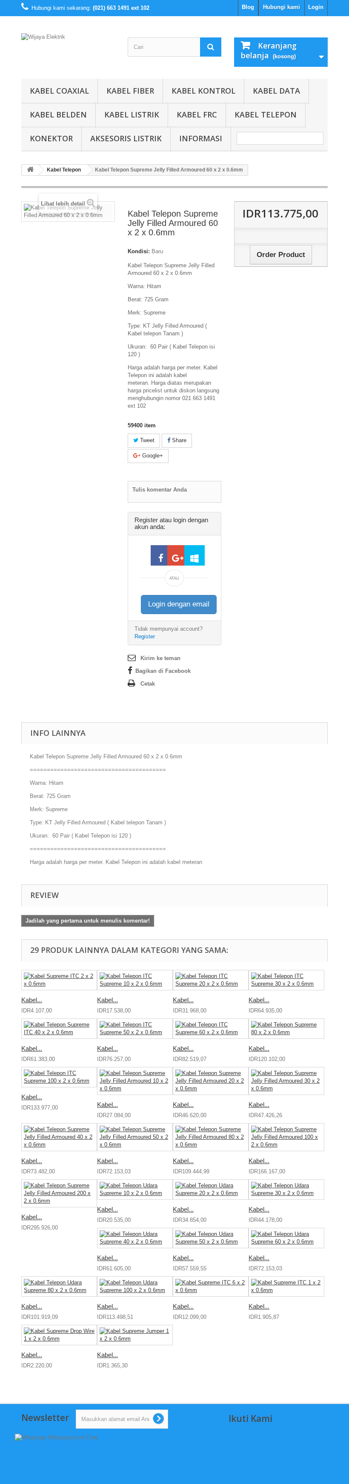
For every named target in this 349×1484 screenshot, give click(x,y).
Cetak (147, 684)
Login (315, 7)
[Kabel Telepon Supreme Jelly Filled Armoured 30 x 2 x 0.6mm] (286, 1081)
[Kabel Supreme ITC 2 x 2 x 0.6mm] (59, 980)
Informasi (200, 138)
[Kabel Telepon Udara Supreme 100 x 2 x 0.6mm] (135, 1286)
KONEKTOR (51, 138)
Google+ (151, 455)
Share (178, 440)
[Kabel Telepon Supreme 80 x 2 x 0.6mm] (286, 1028)
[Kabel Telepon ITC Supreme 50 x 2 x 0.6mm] (135, 1028)
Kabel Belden (58, 114)
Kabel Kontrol (203, 91)
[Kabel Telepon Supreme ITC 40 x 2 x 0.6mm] (59, 1028)
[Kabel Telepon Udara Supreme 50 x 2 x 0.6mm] (211, 1238)
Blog (248, 7)
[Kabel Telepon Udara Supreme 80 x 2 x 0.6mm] (59, 1286)
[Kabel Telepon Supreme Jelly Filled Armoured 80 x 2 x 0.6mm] (211, 1137)
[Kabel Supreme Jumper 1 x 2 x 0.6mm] (135, 1335)
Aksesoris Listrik (126, 138)
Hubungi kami (281, 7)
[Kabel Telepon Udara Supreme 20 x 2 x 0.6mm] (211, 1189)
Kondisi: (139, 251)
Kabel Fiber (130, 91)
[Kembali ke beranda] (30, 170)
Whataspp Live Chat (72, 1437)
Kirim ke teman (160, 658)
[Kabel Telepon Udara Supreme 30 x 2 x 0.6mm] (286, 1189)
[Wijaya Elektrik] (68, 50)
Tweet (146, 440)
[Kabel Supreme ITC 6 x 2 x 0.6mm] (211, 1286)
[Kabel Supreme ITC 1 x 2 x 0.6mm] (286, 1286)
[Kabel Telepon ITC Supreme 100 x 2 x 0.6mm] (59, 1077)
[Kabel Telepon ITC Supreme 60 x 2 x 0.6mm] (211, 1028)
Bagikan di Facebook (163, 671)
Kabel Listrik (131, 114)
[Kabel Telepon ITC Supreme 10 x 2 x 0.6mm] (135, 980)
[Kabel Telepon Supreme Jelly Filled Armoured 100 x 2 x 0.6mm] (286, 1137)
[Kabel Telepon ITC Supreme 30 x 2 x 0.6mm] (286, 980)
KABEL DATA (276, 91)
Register (144, 636)
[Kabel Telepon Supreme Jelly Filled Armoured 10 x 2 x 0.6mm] (135, 1081)
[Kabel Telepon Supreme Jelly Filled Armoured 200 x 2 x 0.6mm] (59, 1193)
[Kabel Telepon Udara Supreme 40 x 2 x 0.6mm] (135, 1238)
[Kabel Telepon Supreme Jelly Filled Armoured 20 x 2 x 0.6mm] (211, 1081)
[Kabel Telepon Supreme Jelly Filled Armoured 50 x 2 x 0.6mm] (135, 1137)
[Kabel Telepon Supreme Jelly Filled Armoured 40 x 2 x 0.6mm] (59, 1137)
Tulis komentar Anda (159, 489)
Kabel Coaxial (59, 91)
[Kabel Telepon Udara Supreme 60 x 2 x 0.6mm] (286, 1238)
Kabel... (31, 1000)
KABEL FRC (197, 114)
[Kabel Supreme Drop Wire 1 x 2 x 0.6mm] (59, 1335)
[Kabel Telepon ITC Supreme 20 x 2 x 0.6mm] (211, 980)
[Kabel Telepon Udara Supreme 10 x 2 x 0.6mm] (135, 1189)
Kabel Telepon (266, 114)
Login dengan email (178, 604)
